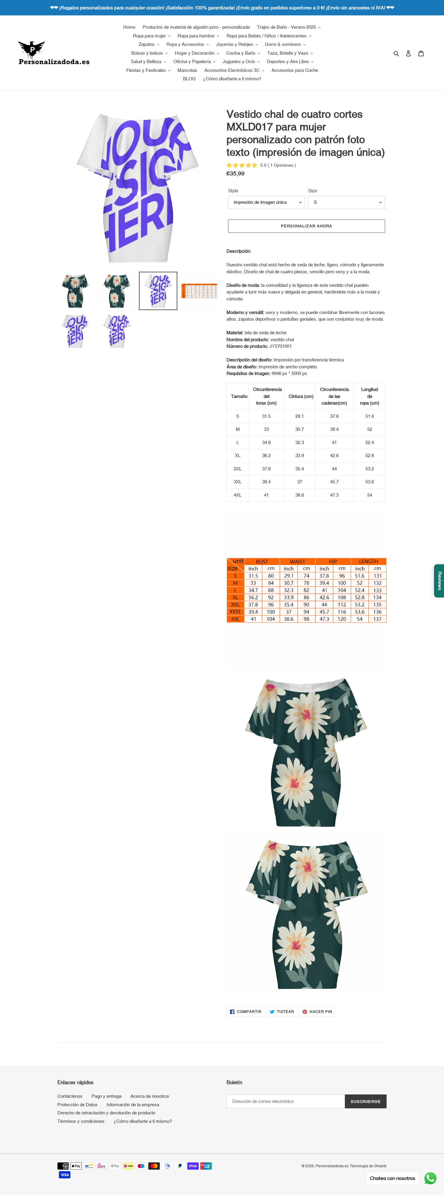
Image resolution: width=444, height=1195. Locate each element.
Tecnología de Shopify (368, 1166)
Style (233, 190)
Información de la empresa (133, 1104)
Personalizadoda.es (332, 1166)
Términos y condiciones (81, 1121)
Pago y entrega (106, 1096)
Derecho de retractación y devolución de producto (106, 1112)
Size (312, 190)
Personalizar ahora (306, 226)
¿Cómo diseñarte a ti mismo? (143, 1121)
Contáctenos (69, 1096)
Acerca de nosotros (149, 1096)
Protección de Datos (77, 1104)
